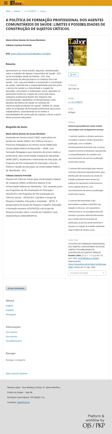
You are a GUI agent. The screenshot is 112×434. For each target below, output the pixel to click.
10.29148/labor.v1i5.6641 (88, 258)
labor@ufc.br (23, 402)
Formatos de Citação (79, 273)
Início (8, 11)
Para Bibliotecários (14, 341)
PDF (74, 74)
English (9, 305)
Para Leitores (11, 332)
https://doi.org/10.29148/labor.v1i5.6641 (31, 53)
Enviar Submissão (16, 288)
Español (10, 310)
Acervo (17, 11)
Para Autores (11, 336)
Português (11, 314)
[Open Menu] (6, 3)
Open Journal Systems (16, 373)
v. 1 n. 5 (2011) (30, 11)
